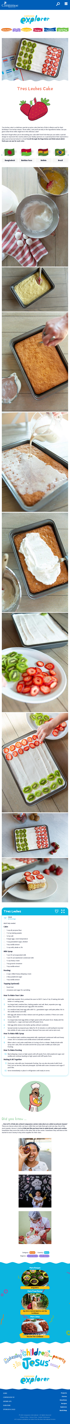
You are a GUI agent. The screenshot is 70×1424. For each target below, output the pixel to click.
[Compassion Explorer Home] (35, 19)
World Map (63, 1410)
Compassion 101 (8, 1397)
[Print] (56, 910)
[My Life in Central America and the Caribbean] (35, 1302)
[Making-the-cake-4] (35, 462)
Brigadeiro (35, 1288)
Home (5, 1393)
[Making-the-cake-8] (35, 835)
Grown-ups (7, 1401)
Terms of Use (33, 1417)
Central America (32, 1256)
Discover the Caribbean (35, 1336)
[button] (58, 4)
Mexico (46, 1252)
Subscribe (6, 1405)
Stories (64, 1396)
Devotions (63, 1400)
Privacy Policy (24, 1417)
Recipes (32, 1252)
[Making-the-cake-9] (35, 880)
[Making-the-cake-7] (35, 762)
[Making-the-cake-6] (35, 662)
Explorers (63, 1407)
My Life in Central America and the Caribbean (35, 1312)
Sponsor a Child (9, 1409)
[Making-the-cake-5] (35, 562)
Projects (64, 1393)
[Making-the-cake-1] (35, 217)
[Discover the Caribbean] (35, 1328)
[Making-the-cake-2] (35, 289)
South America (44, 1256)
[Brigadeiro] (35, 1279)
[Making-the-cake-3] (35, 362)
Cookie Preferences (44, 1417)
